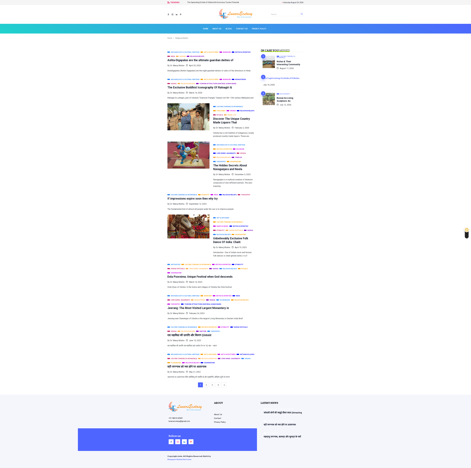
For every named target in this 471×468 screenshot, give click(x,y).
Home (205, 29)
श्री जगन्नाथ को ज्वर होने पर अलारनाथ (186, 366)
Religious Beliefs (181, 38)
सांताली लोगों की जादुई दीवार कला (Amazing (283, 412)
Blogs (229, 29)
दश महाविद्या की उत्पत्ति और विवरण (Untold (189, 335)
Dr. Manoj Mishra (177, 65)
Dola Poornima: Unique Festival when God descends (200, 276)
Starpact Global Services (179, 459)
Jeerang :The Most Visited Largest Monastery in (198, 308)
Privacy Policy (259, 29)
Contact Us (242, 29)
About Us (216, 29)
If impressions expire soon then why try (192, 198)
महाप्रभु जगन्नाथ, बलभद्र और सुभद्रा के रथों (282, 436)
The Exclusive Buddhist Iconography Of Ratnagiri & (199, 87)
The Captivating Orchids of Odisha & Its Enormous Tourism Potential (208, 2)
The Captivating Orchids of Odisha (281, 78)
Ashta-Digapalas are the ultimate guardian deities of (200, 60)
